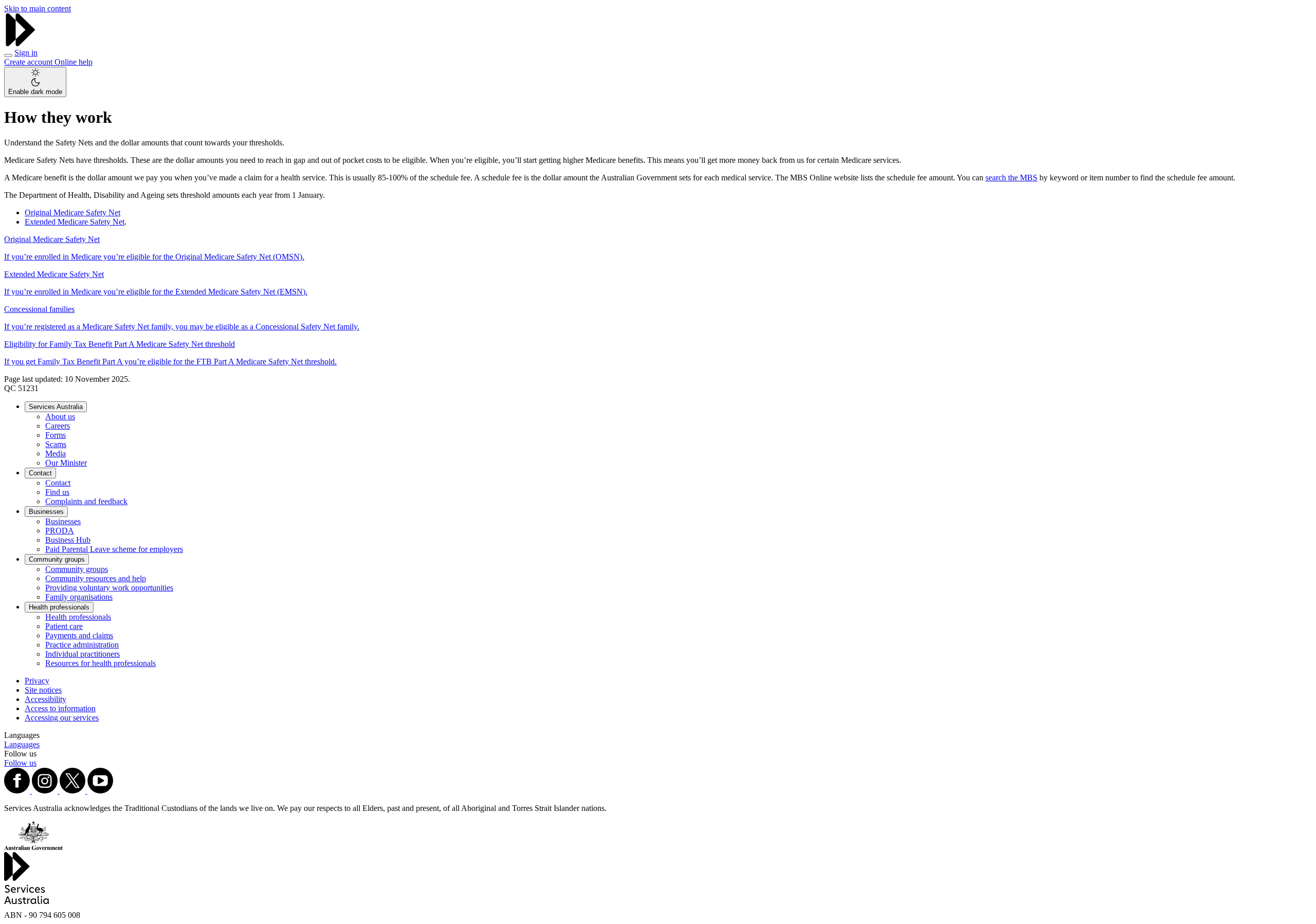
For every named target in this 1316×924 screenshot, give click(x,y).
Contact (40, 473)
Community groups (57, 559)
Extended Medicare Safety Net (74, 221)
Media (55, 453)
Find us (57, 492)
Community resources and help (95, 578)
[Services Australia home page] (20, 43)
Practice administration (82, 644)
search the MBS (1011, 177)
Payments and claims (79, 635)
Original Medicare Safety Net (72, 212)
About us (60, 416)
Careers (57, 425)
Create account (29, 62)
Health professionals (59, 607)
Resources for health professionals (100, 663)
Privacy (37, 680)
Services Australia (56, 407)
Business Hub (67, 539)
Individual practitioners (82, 654)
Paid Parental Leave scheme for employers (114, 549)
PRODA (59, 530)
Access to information (60, 708)
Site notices (43, 690)
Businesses (46, 511)
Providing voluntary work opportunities (109, 587)
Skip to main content (37, 8)
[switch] (35, 82)
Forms (55, 435)
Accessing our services (62, 717)
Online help (73, 62)
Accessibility (45, 699)
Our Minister (66, 462)
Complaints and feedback (86, 501)
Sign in (26, 52)
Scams (55, 444)
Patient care (64, 626)
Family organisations (79, 597)
